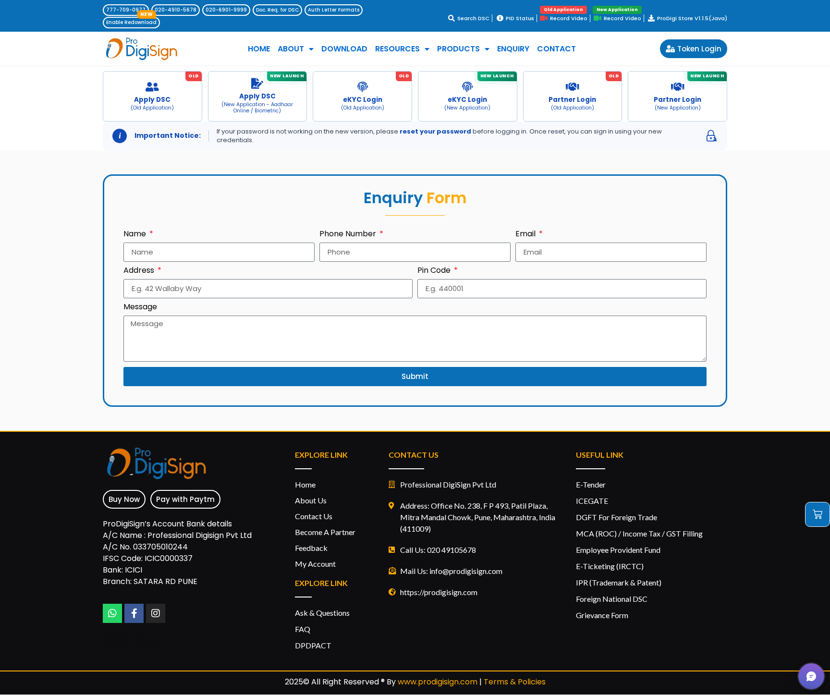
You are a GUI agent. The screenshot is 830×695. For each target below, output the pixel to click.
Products (458, 49)
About (291, 49)
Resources (397, 49)
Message (140, 307)
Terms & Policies (515, 681)
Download (344, 49)
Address (139, 271)
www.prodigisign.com (437, 681)
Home (259, 49)
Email (526, 234)
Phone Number (348, 234)
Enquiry (513, 49)
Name (135, 234)
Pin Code (434, 271)
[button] (811, 676)
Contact (556, 49)
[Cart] (817, 514)
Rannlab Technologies (138, 646)
